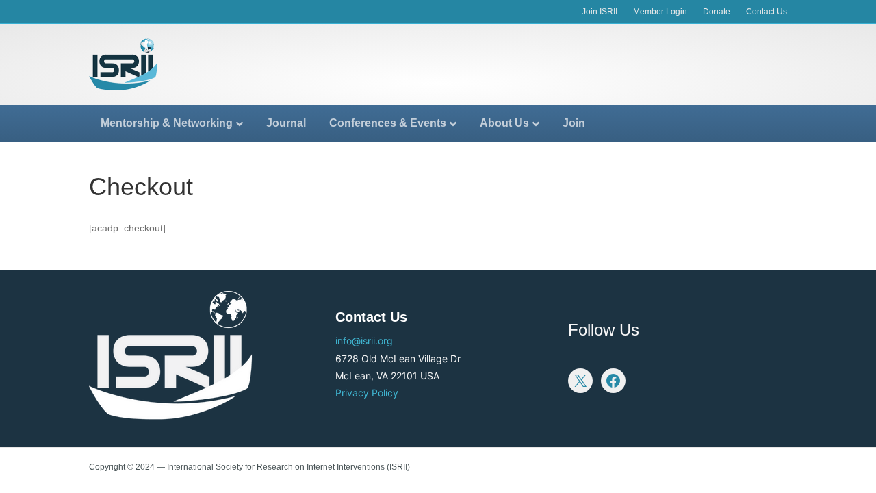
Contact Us (766, 11)
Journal (286, 123)
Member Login (660, 11)
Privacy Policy (366, 393)
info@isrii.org (364, 340)
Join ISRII (599, 11)
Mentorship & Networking (167, 123)
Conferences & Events (387, 123)
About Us (504, 123)
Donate (716, 11)
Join (574, 123)
